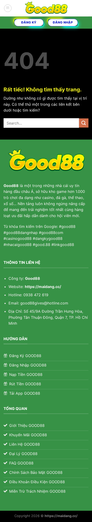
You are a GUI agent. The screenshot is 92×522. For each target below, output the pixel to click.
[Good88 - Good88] (46, 8)
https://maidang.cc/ (43, 286)
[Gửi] (83, 123)
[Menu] (8, 8)
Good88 (32, 278)
